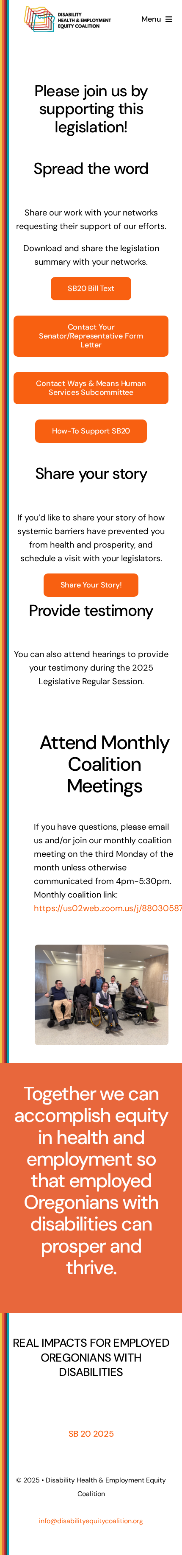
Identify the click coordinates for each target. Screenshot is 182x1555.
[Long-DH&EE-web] (67, 10)
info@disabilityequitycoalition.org (91, 1520)
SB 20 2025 (91, 1433)
